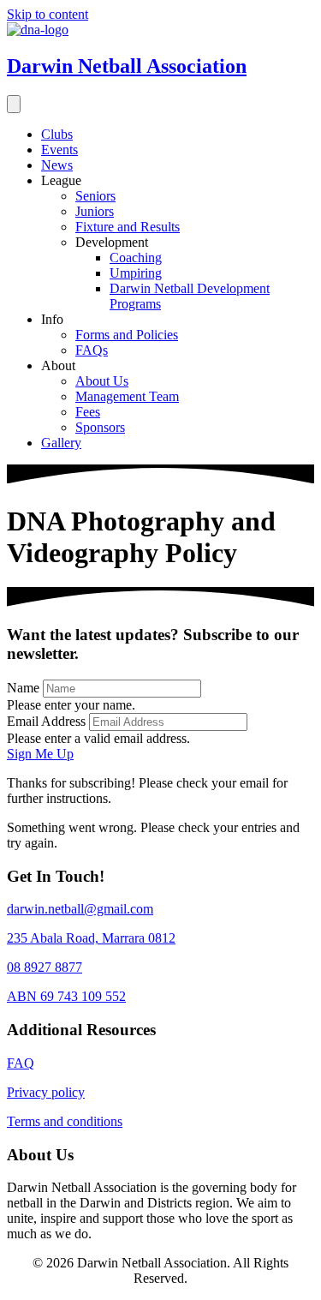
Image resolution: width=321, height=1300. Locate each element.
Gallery (61, 442)
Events (59, 149)
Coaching (136, 257)
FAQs (91, 350)
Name (23, 687)
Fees (87, 411)
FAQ (20, 1063)
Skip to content (47, 14)
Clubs (57, 134)
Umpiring (136, 273)
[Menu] (14, 104)
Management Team (127, 396)
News (57, 165)
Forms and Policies (126, 334)
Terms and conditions (64, 1121)
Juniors (94, 211)
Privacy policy (46, 1092)
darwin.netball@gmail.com (80, 909)
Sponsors (100, 427)
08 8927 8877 (44, 967)
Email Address (46, 721)
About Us (101, 381)
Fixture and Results (127, 226)
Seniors (95, 196)
